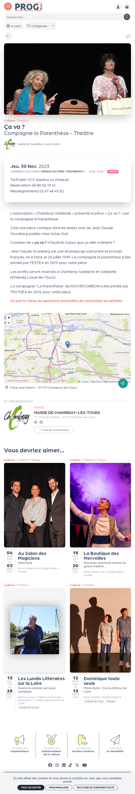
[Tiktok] (70, 764)
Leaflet (84, 381)
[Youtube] (84, 764)
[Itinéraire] (123, 383)
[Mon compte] (118, 7)
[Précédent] (8, 36)
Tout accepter (31, 787)
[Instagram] (57, 764)
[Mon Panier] (127, 7)
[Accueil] (28, 6)
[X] (77, 764)
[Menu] (8, 6)
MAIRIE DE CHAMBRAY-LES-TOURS (67, 412)
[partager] (128, 36)
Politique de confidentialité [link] (95, 787)
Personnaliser (59, 787)
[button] (67, 344)
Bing (98, 381)
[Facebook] (50, 764)
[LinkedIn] (64, 764)
